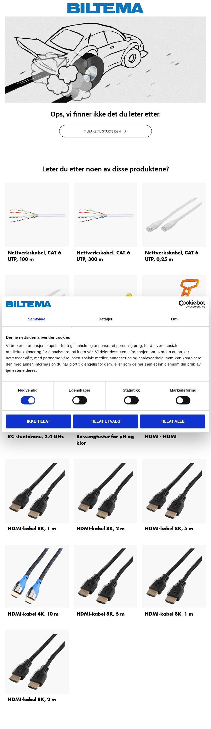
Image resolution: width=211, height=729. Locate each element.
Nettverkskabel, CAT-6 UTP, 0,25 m (171, 255)
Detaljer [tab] (106, 319)
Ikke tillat (38, 421)
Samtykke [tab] (37, 319)
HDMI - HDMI (161, 436)
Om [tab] (174, 319)
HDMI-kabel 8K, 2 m (100, 528)
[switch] (79, 400)
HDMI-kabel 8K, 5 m (169, 528)
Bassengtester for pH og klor (105, 439)
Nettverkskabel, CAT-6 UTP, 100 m (34, 255)
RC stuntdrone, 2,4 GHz (36, 436)
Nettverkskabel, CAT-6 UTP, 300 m (103, 255)
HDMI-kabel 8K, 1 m (32, 528)
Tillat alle (172, 421)
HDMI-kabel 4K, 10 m (33, 613)
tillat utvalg (105, 421)
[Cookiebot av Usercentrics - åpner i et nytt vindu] (182, 304)
